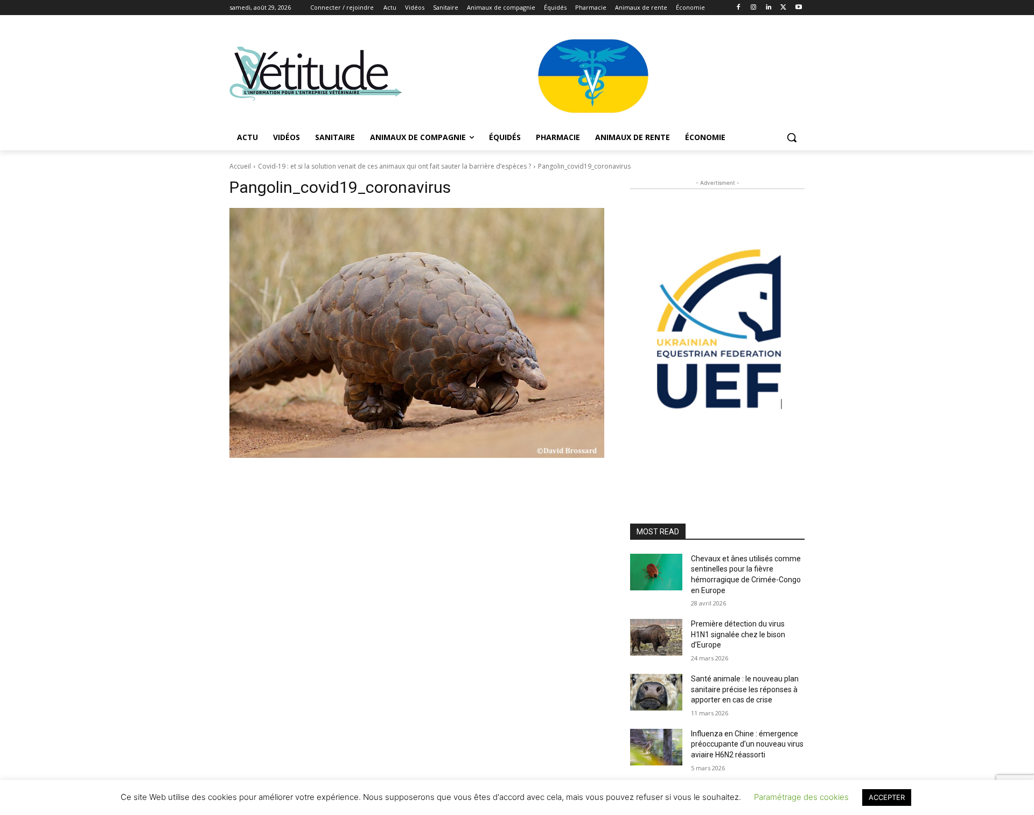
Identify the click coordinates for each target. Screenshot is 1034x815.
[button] (792, 137)
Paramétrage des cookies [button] (801, 797)
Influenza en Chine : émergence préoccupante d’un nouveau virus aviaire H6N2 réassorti (747, 744)
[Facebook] (738, 8)
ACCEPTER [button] (887, 797)
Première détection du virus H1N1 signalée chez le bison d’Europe (738, 634)
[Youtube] (798, 8)
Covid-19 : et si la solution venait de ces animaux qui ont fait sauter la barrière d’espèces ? (394, 166)
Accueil (240, 166)
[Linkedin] (769, 8)
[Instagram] (753, 8)
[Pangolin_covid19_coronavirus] (416, 333)
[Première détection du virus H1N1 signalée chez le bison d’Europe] (656, 637)
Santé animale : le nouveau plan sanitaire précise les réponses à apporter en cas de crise (745, 689)
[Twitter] (783, 8)
